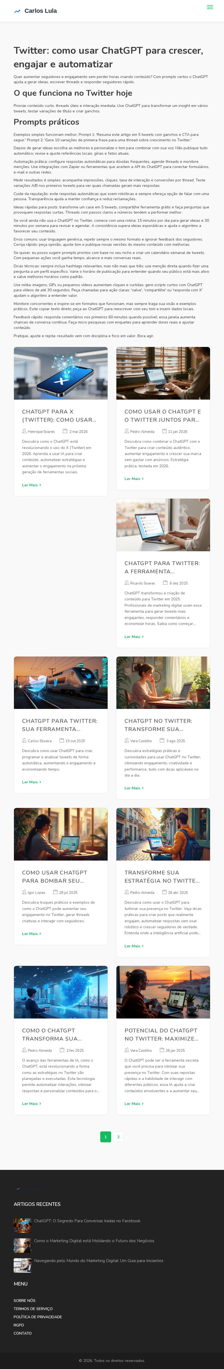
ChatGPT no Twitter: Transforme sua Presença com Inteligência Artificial (162, 725)
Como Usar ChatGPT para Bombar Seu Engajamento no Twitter (54, 877)
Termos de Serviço (33, 1308)
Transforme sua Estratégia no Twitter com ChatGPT (162, 877)
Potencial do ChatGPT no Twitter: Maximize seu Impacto (161, 1035)
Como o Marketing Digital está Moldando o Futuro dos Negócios (94, 1241)
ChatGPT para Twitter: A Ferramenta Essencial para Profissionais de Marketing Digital (162, 568)
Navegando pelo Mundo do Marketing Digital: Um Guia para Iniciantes (98, 1260)
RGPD (19, 1325)
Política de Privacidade (38, 1317)
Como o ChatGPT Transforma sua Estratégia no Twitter (59, 1035)
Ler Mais (30, 485)
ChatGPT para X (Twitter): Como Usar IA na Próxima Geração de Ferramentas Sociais (60, 416)
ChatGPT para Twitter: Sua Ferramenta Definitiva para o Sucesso (60, 725)
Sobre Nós (25, 1300)
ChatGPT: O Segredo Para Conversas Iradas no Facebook (87, 1221)
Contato (23, 1333)
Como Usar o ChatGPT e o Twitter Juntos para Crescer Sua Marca (163, 416)
